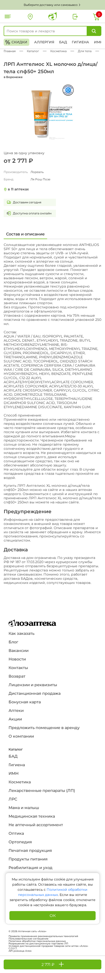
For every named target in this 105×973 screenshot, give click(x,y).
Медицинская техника (32, 816)
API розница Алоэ (20, 951)
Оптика (16, 833)
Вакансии (19, 650)
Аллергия (44, 42)
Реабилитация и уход (30, 867)
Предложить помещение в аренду (44, 727)
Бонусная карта (25, 702)
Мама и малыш (24, 807)
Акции (15, 719)
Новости (17, 659)
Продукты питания (28, 859)
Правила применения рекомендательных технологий (43, 936)
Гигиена (80, 42)
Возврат (17, 676)
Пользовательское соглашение (28, 939)
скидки (16, 42)
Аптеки (16, 710)
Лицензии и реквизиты (33, 685)
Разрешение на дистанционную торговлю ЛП (38, 943)
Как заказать (21, 633)
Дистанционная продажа (35, 693)
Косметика (20, 782)
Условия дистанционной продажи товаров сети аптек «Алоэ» (48, 946)
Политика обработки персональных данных (37, 941)
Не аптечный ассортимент (36, 824)
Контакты (18, 667)
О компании (21, 736)
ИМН (98, 42)
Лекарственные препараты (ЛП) (42, 790)
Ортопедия (20, 842)
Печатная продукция (30, 850)
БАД (63, 42)
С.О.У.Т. (13, 948)
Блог (13, 642)
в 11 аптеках (18, 189)
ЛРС (13, 799)
